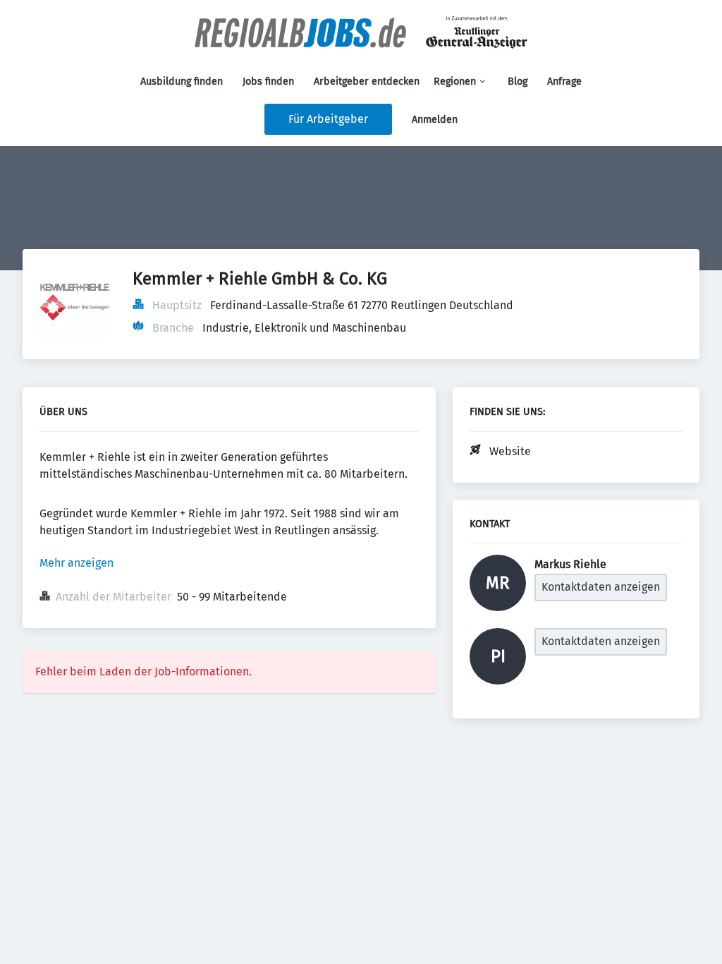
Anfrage (564, 82)
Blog (517, 82)
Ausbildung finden (181, 82)
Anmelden (435, 120)
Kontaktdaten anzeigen (601, 587)
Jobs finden (268, 82)
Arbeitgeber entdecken (367, 82)
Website (510, 451)
